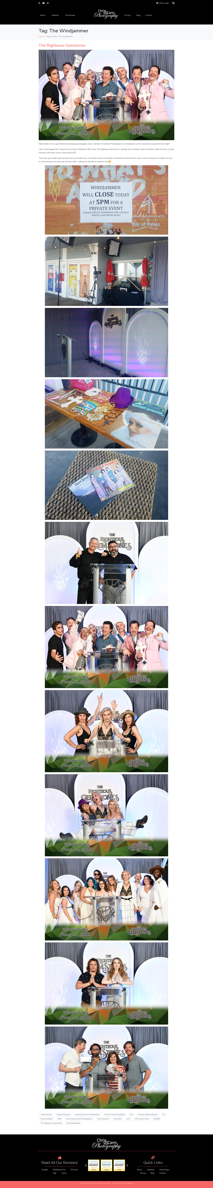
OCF (128, 1119)
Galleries (55, 15)
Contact (148, 15)
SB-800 (157, 1119)
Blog (138, 15)
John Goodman (103, 1119)
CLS (131, 1114)
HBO (59, 1119)
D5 (163, 1114)
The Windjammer (73, 1123)
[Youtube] (43, 3)
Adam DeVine (46, 1114)
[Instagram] (47, 3)
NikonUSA (118, 1119)
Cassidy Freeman (63, 1114)
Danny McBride (47, 1119)
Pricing (127, 15)
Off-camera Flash (142, 1119)
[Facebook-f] (39, 3)
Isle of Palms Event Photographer (79, 1119)
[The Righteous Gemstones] (106, 94)
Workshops (70, 15)
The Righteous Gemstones (62, 45)
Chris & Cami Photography (115, 1114)
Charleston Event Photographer (87, 1114)
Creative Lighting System (148, 1114)
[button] (85, 1165)
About (42, 15)
